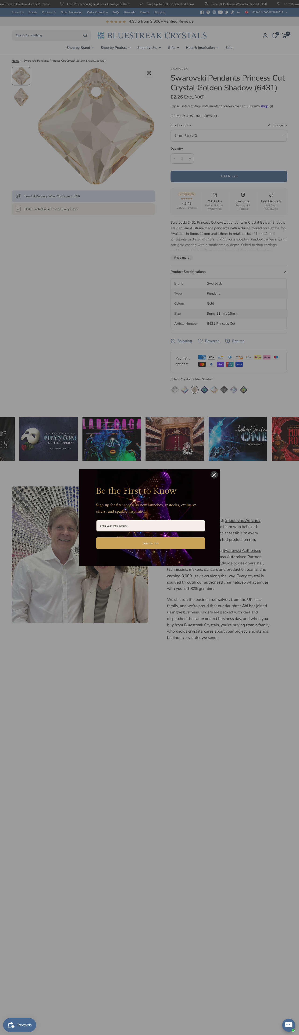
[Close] (214, 474)
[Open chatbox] (288, 1025)
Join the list (150, 543)
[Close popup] (291, 966)
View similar (253, 1007)
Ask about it (279, 1007)
